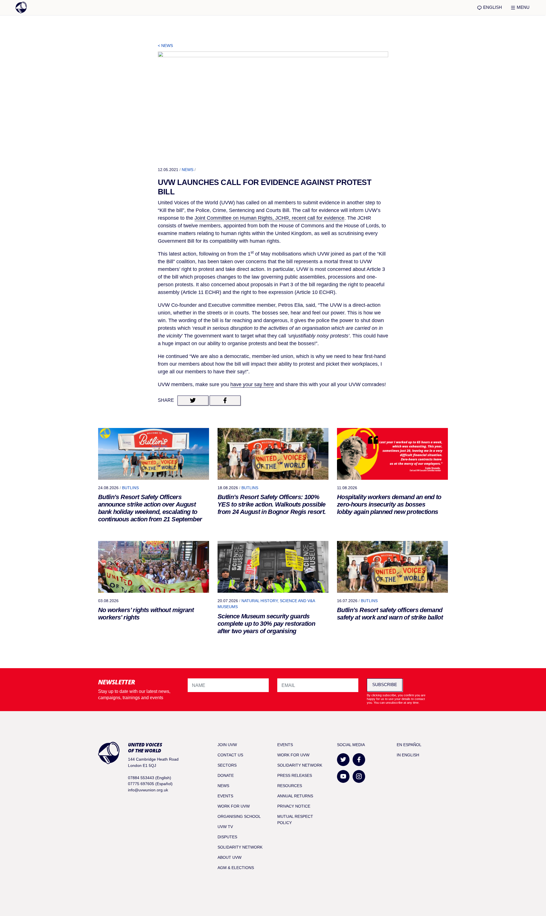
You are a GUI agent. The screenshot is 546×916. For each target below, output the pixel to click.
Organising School (239, 816)
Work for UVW (234, 806)
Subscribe (384, 684)
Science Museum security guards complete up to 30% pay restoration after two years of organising (266, 624)
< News (165, 45)
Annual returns (295, 796)
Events (225, 796)
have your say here (252, 384)
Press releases (294, 775)
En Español (409, 744)
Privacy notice (293, 806)
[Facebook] (359, 759)
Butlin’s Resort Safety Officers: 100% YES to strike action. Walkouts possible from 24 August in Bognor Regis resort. (272, 504)
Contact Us (230, 755)
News (187, 169)
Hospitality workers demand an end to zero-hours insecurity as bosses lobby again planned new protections (389, 504)
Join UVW (227, 744)
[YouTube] (343, 776)
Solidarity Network (240, 847)
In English (408, 755)
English (492, 7)
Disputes (227, 837)
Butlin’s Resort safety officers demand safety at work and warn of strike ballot (390, 613)
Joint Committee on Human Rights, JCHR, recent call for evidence (269, 218)
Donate (226, 775)
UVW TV (225, 826)
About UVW (229, 857)
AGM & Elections (236, 867)
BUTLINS (130, 487)
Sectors (227, 765)
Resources (289, 785)
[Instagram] (359, 776)
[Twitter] (343, 759)
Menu (523, 7)
